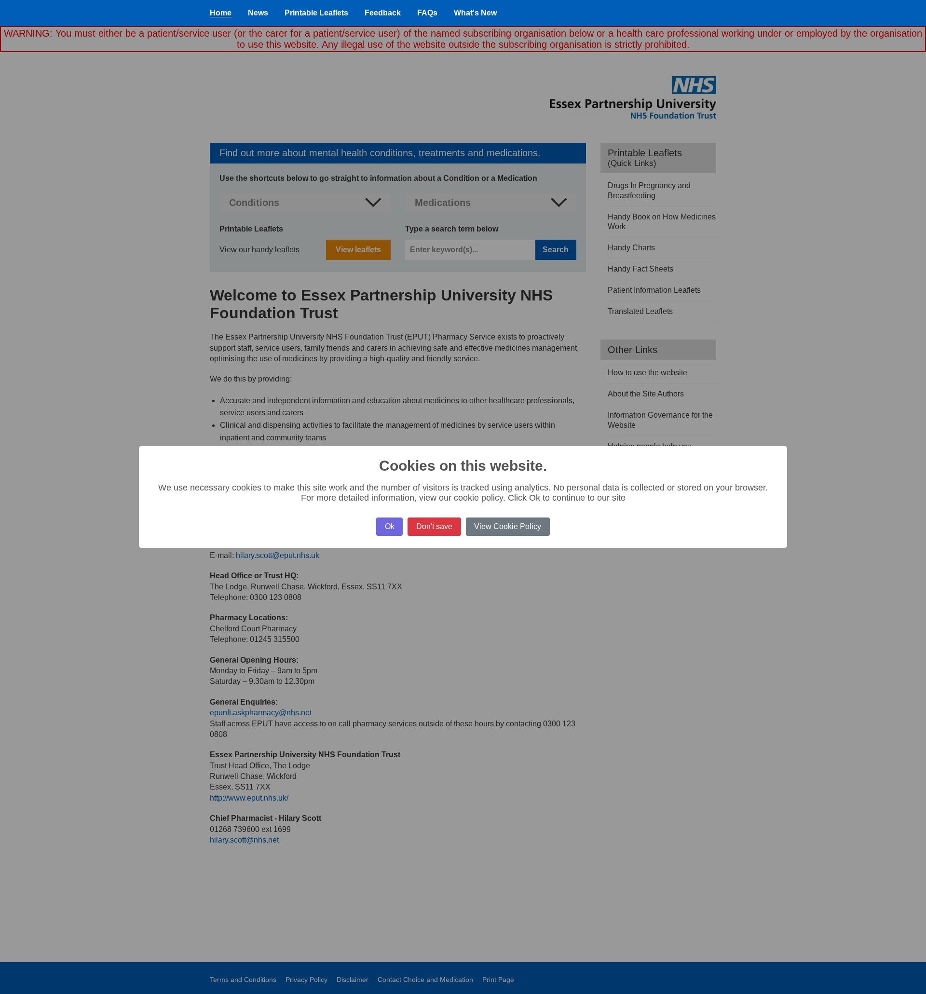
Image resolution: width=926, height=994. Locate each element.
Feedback (383, 13)
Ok (390, 526)
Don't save (434, 526)
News (258, 13)
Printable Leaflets (316, 13)
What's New (475, 13)
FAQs (427, 13)
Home (221, 13)
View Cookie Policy (507, 526)
